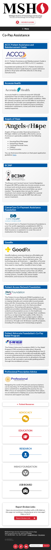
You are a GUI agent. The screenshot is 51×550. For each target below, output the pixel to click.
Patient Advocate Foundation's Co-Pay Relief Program (24, 334)
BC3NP (8, 165)
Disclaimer (41, 535)
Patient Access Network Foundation (22, 287)
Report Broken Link (23, 518)
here (14, 155)
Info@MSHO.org (32, 535)
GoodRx (9, 242)
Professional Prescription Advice (21, 371)
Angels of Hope (12, 119)
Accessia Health (13, 83)
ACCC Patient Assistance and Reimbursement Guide (19, 46)
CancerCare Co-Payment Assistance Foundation (23, 208)
